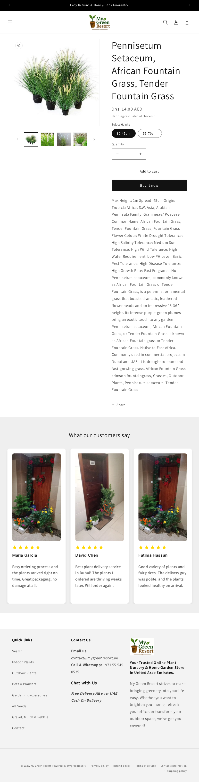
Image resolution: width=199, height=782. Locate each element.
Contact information (174, 765)
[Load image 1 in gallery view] (31, 139)
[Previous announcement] (9, 5)
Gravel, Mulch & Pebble (30, 717)
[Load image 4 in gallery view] (80, 139)
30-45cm (124, 133)
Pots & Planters (24, 684)
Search (17, 651)
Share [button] (120, 405)
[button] (10, 22)
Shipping (118, 116)
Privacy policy (99, 765)
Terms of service (145, 765)
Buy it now (149, 185)
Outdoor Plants (24, 673)
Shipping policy (177, 771)
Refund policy (122, 765)
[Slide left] (17, 139)
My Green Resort (41, 765)
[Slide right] (94, 139)
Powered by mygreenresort (69, 765)
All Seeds (19, 706)
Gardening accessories (29, 695)
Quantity (118, 144)
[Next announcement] (189, 5)
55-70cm (150, 133)
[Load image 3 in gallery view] (64, 139)
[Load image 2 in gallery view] (48, 139)
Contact (18, 728)
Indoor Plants (23, 662)
